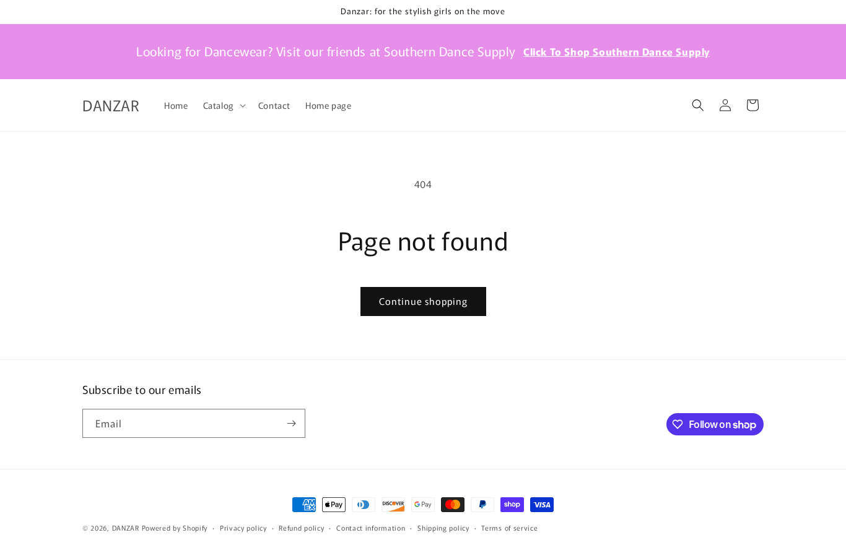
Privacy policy (243, 527)
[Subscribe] (291, 423)
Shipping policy (443, 527)
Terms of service (509, 527)
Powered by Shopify (175, 527)
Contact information (370, 527)
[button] (223, 105)
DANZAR (125, 527)
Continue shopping (423, 300)
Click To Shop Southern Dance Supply (616, 51)
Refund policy (301, 527)
